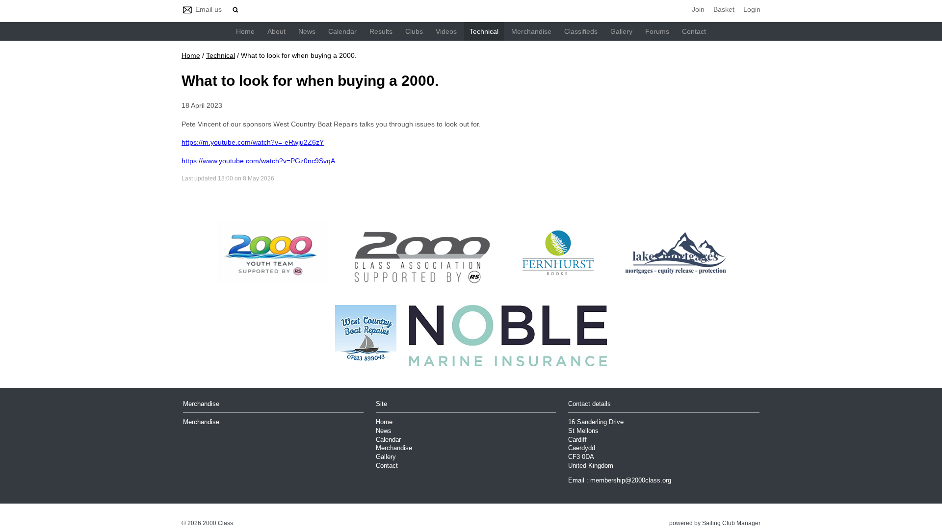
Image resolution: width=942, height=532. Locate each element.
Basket (723, 9)
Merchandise (531, 31)
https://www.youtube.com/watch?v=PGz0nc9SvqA (258, 161)
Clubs (414, 31)
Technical (484, 31)
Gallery (621, 31)
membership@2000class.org (630, 480)
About (276, 31)
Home (245, 31)
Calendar (342, 31)
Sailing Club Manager (731, 523)
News (306, 31)
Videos (446, 31)
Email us (208, 9)
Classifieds (581, 31)
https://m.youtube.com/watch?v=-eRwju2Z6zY (253, 142)
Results (380, 31)
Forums (657, 31)
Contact (694, 31)
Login (751, 9)
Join (698, 9)
